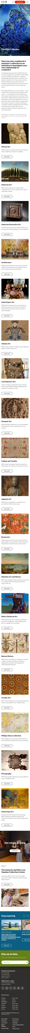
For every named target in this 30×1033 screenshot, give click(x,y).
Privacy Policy (5, 1028)
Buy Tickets (15, 1019)
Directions (4, 1020)
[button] (24, 916)
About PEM (4, 1019)
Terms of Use (15, 1028)
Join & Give (4, 1022)
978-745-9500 (5, 977)
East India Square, (5, 972)
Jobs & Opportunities (18, 1024)
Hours (12, 981)
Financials (15, 1022)
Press (13, 1026)
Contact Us (15, 1020)
